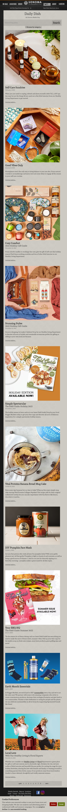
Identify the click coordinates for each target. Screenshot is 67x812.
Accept (61, 804)
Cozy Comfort (12, 243)
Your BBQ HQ (12, 627)
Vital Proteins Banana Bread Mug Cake (25, 483)
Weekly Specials (13, 791)
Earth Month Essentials (17, 686)
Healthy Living (29, 762)
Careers (61, 4)
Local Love (10, 753)
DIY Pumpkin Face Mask (18, 547)
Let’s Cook (47, 4)
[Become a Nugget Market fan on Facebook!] (38, 794)
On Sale (5, 4)
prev (20, 783)
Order (20, 4)
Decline (53, 804)
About (54, 4)
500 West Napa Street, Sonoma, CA (19, 8)
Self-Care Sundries (15, 87)
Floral (40, 762)
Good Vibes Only (14, 165)
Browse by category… (34, 27)
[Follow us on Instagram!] (42, 794)
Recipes (12, 795)
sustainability (39, 693)
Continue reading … (10, 102)
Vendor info (19, 795)
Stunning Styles (13, 323)
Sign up (21, 791)
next (46, 783)
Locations (12, 4)
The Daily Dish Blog (24, 793)
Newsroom (27, 795)
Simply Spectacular (15, 403)
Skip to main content (8, 1)
